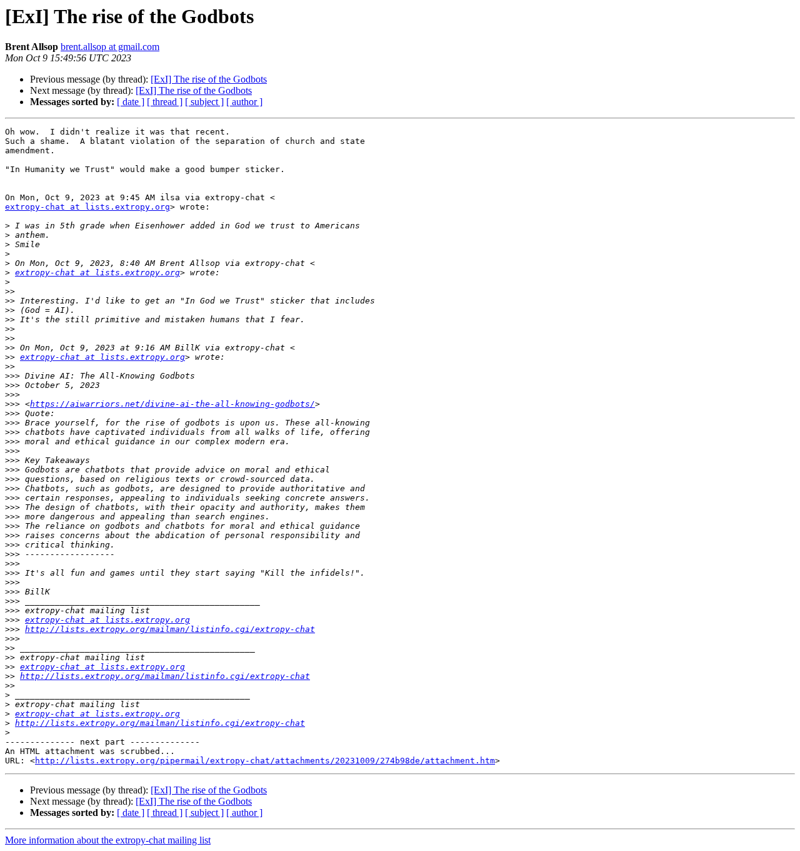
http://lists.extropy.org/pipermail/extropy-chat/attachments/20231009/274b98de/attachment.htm (265, 760)
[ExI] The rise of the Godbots (209, 79)
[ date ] (130, 101)
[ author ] (244, 101)
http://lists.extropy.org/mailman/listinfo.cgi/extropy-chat (170, 629)
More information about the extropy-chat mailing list (108, 840)
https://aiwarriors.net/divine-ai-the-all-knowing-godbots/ (172, 404)
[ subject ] (204, 101)
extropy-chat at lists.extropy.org (87, 206)
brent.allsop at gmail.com (110, 46)
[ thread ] (164, 101)
